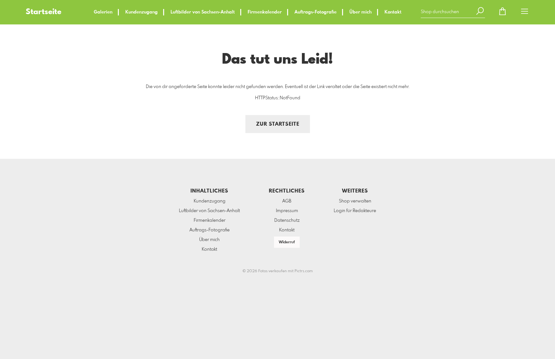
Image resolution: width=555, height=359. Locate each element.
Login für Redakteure (355, 211)
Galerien (103, 12)
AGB (286, 201)
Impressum (287, 211)
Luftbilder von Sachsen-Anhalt (203, 12)
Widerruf (287, 242)
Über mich (360, 12)
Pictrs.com (304, 271)
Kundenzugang (141, 12)
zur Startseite (277, 124)
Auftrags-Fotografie (316, 12)
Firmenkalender (265, 12)
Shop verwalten (355, 201)
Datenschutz (287, 220)
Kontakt (392, 12)
